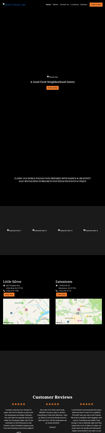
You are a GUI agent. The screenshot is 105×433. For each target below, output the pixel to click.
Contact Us (64, 4)
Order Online (96, 4)
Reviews (83, 4)
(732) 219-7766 (12, 291)
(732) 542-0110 (65, 291)
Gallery (55, 4)
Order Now (9, 294)
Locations (75, 4)
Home (48, 4)
